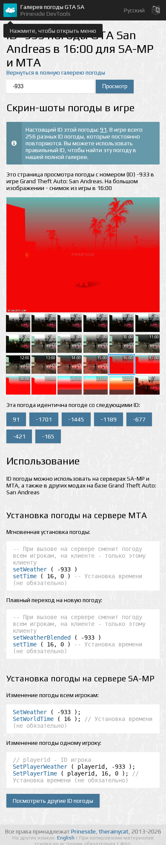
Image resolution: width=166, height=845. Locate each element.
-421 (19, 436)
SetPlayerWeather (40, 766)
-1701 (44, 419)
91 (103, 129)
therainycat (114, 831)
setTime (25, 576)
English (66, 838)
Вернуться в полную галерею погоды (55, 72)
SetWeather (30, 712)
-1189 (108, 419)
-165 (48, 436)
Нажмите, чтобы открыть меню (53, 30)
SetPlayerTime (35, 773)
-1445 (76, 419)
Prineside (83, 831)
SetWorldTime (33, 718)
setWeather (30, 569)
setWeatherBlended (42, 637)
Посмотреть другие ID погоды (53, 800)
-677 (139, 419)
